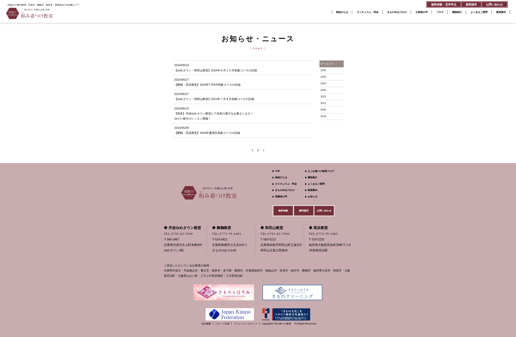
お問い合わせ (494, 4)
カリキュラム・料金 (368, 12)
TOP (277, 171)
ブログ (440, 12)
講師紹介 (457, 12)
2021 (323, 103)
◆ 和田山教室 (271, 228)
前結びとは (342, 12)
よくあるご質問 (479, 12)
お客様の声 (422, 12)
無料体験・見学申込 (444, 4)
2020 (323, 109)
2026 (323, 70)
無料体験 (283, 210)
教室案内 (501, 12)
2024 (323, 83)
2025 (323, 76)
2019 (323, 116)
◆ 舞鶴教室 (221, 228)
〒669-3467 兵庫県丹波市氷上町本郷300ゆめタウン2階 (183, 245)
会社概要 (206, 323)
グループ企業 (222, 323)
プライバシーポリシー (246, 323)
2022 (323, 96)
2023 (323, 90)
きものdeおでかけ (397, 12)
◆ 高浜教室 (318, 228)
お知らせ (312, 196)
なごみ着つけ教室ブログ (321, 171)
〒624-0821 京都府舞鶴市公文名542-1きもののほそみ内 (229, 245)
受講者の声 (281, 196)
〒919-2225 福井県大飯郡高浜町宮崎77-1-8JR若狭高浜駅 (330, 245)
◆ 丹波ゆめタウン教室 (182, 228)
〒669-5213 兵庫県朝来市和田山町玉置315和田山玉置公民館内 (281, 245)
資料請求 (471, 4)
